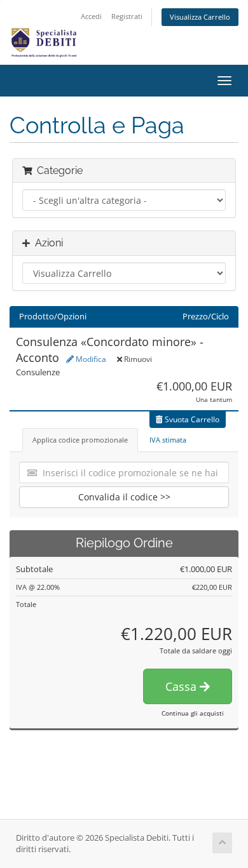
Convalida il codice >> (124, 497)
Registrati (126, 16)
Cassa (182, 686)
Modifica (90, 359)
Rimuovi (137, 359)
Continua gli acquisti (193, 713)
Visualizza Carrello (200, 17)
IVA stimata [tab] (167, 439)
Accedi (91, 16)
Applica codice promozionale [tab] (80, 439)
